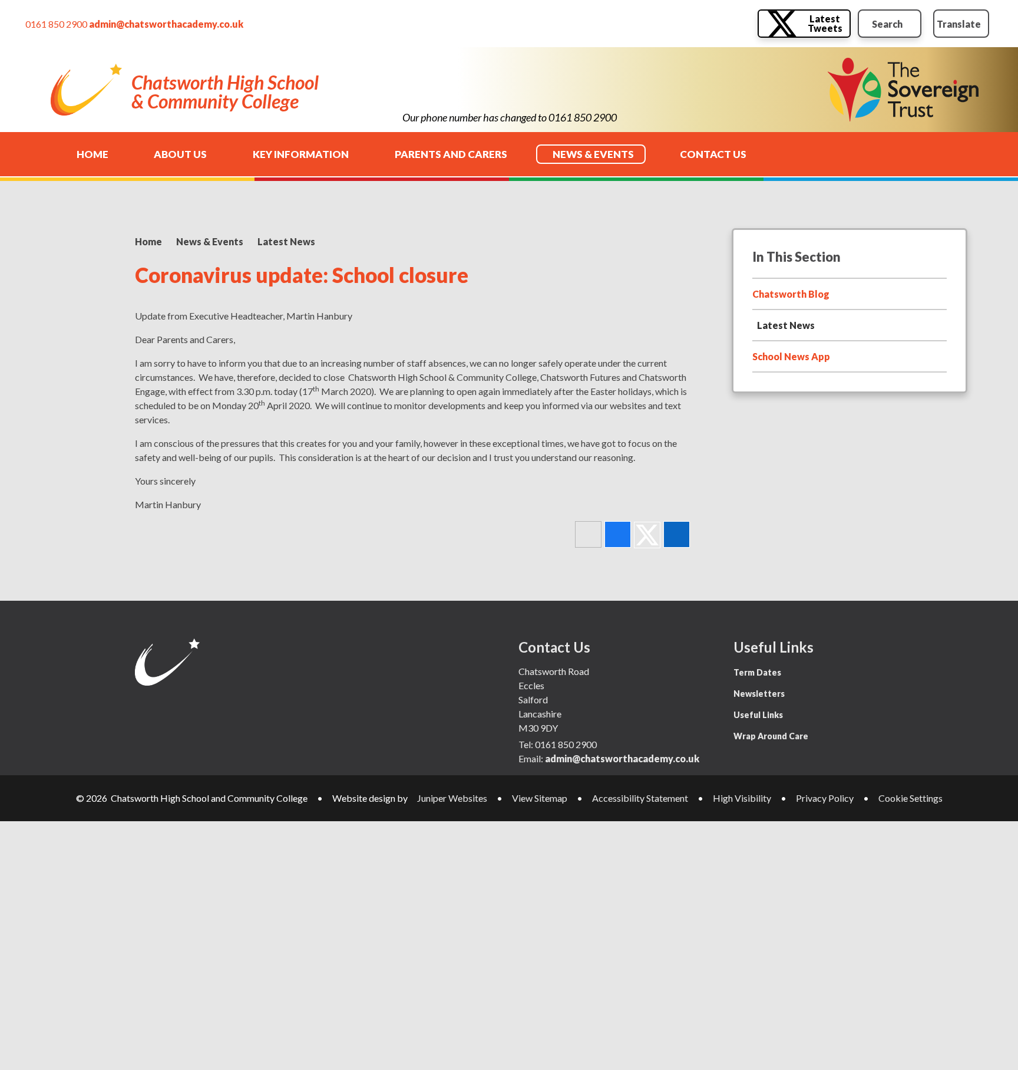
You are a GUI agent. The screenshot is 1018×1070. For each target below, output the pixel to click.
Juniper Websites (452, 798)
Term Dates (757, 672)
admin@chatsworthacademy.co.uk (166, 23)
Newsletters (759, 694)
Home (148, 241)
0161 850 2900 (56, 23)
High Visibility (742, 798)
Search (887, 23)
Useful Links (758, 715)
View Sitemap (539, 798)
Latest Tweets (825, 23)
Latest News (286, 241)
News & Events (209, 241)
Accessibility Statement (640, 798)
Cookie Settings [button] (910, 798)
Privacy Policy (825, 798)
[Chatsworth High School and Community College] (86, 90)
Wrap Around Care (770, 736)
